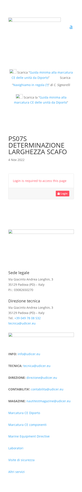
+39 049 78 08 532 (27, 318)
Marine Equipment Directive (29, 436)
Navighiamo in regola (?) (30, 85)
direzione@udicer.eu (41, 378)
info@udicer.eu (29, 354)
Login (64, 193)
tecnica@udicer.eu (22, 323)
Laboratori (15, 448)
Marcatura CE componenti (27, 425)
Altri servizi (16, 472)
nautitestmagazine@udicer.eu (48, 401)
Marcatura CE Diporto (24, 413)
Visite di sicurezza (21, 460)
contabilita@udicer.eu (47, 389)
